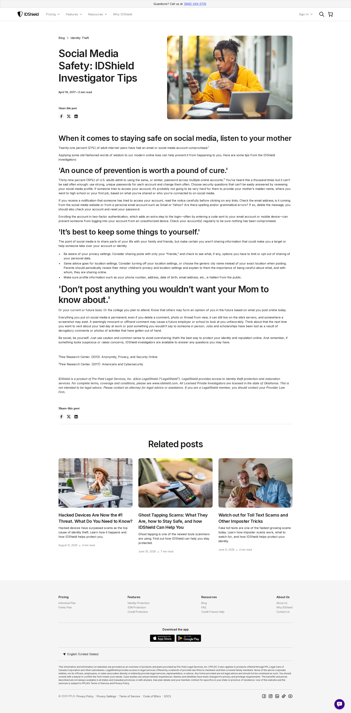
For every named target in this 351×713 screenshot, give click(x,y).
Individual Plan (67, 603)
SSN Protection (137, 607)
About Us (281, 603)
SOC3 (167, 696)
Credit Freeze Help (212, 611)
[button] (53, 14)
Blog (204, 603)
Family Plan (65, 607)
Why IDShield (122, 14)
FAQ (203, 607)
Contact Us (283, 611)
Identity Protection (139, 603)
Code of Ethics (152, 696)
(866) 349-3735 (195, 4)
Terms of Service (129, 696)
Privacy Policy (85, 696)
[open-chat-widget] (339, 704)
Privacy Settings (106, 696)
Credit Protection (138, 611)
